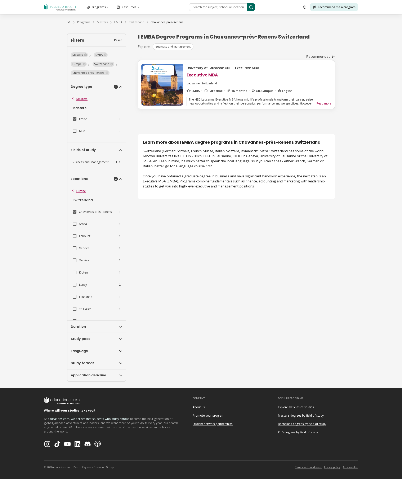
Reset (118, 40)
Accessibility (350, 467)
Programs (98, 7)
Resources (129, 7)
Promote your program (208, 415)
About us (199, 407)
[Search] (251, 7)
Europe (81, 191)
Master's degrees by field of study (301, 415)
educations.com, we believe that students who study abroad (88, 419)
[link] (167, 22)
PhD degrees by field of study (298, 432)
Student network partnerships (213, 424)
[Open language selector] (304, 7)
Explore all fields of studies (296, 407)
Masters (82, 99)
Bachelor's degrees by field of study (302, 424)
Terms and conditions (308, 467)
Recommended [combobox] (318, 56)
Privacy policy (332, 467)
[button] (79, 54)
